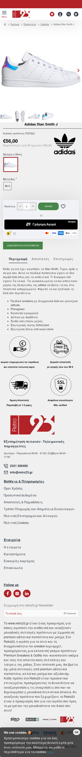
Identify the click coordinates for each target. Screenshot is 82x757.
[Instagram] (17, 593)
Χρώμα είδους (12, 154)
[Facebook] (7, 593)
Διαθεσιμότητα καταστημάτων (23, 245)
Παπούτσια (30, 24)
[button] (78, 78)
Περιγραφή (18, 259)
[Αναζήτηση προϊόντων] (68, 14)
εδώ (50, 752)
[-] (20, 206)
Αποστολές (40, 259)
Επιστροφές (63, 259)
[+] (33, 206)
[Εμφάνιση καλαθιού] (77, 14)
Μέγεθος (9, 179)
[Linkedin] (27, 593)
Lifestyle (44, 24)
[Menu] (4, 14)
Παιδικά (14, 24)
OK (77, 732)
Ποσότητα (9, 206)
